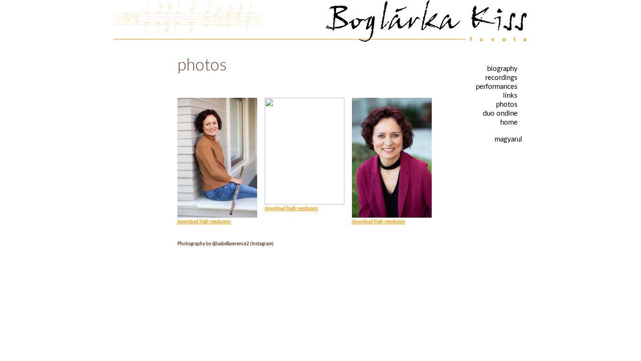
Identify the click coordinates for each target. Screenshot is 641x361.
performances (497, 86)
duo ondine (500, 113)
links (510, 95)
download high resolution (204, 222)
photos (507, 104)
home (509, 122)
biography (502, 68)
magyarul (508, 139)
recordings (501, 77)
